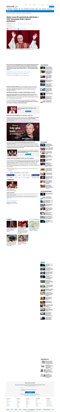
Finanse (37, 401)
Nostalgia (13, 13)
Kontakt (8, 409)
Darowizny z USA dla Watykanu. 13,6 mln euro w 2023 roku (17, 73)
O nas (12, 409)
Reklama (16, 409)
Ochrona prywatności (31, 409)
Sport (17, 404)
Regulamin (25, 409)
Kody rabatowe (28, 401)
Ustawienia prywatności (46, 409)
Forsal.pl (8, 403)
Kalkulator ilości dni (49, 401)
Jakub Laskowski (19, 23)
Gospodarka (18, 402)
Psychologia (37, 405)
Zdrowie (18, 405)
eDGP (7, 402)
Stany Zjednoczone (17, 172)
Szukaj (52, 6)
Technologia (18, 401)
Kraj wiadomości (36, 219)
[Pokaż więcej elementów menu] (53, 9)
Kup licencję (15, 169)
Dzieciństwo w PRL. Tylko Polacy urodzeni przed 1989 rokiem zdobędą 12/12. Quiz (12, 203)
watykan (11, 172)
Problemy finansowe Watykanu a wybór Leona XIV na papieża (18, 75)
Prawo (36, 400)
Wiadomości (18, 403)
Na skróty (8, 398)
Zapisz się (30, 392)
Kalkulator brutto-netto (50, 405)
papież (27, 172)
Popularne (30, 219)
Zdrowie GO (16, 13)
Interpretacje (8, 405)
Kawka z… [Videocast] (22, 13)
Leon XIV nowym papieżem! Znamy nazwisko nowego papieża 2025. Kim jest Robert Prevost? (28, 152)
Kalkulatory (48, 398)
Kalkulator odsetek (49, 404)
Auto (17, 400)
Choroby (37, 404)
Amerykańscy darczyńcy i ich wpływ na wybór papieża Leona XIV (19, 71)
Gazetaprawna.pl (9, 401)
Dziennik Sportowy (28, 13)
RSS (52, 409)
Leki (36, 402)
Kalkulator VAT (48, 403)
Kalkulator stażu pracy (49, 402)
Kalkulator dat (48, 400)
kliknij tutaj (34, 395)
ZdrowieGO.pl (8, 404)
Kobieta (27, 400)
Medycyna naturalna (38, 403)
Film (26, 405)
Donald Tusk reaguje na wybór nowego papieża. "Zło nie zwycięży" (27, 109)
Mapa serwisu (39, 409)
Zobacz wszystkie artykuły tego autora (12, 200)
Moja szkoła (27, 403)
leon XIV (23, 172)
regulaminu (30, 389)
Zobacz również (28, 111)
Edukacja (27, 402)
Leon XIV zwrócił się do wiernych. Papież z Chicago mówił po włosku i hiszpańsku (11, 190)
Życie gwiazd (27, 404)
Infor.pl (7, 400)
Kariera (20, 409)
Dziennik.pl (18, 398)
